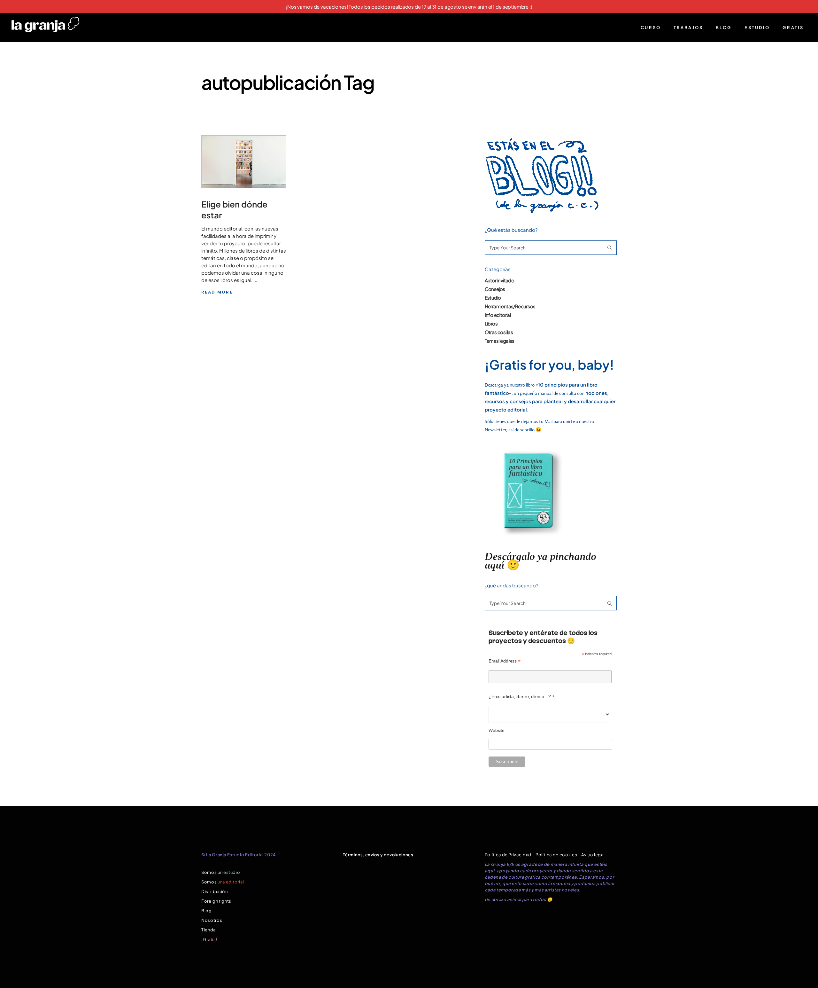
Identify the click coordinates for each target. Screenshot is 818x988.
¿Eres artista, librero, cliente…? (522, 697)
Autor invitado (499, 280)
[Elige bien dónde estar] (243, 161)
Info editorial (498, 315)
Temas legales (499, 341)
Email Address (505, 661)
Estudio (493, 297)
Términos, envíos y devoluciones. (379, 854)
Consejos (495, 289)
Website (497, 730)
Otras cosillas (499, 332)
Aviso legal (593, 854)
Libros (491, 323)
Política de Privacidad (508, 854)
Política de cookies (556, 854)
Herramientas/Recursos (510, 306)
